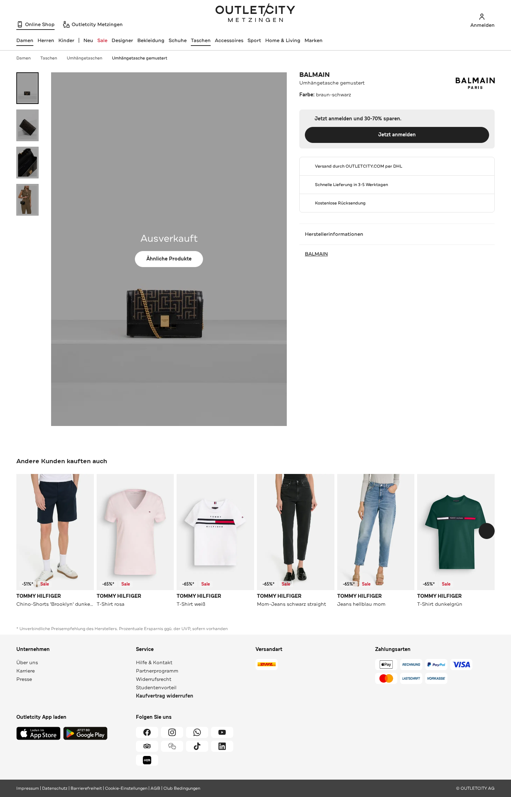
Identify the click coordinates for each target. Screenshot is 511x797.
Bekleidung (150, 40)
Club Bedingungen (181, 788)
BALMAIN (314, 75)
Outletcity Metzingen (255, 13)
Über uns (27, 662)
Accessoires (229, 40)
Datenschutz (54, 788)
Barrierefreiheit (86, 788)
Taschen (201, 40)
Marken (314, 40)
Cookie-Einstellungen (126, 788)
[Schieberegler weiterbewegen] (487, 531)
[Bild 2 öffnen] (27, 125)
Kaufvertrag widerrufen (164, 696)
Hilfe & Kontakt (154, 662)
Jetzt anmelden (397, 134)
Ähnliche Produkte (169, 259)
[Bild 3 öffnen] (27, 162)
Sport (254, 40)
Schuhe (178, 40)
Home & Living (282, 40)
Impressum (27, 788)
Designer (122, 40)
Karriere (25, 671)
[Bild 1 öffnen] (27, 88)
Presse (24, 679)
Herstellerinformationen (334, 234)
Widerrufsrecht (153, 679)
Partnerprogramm (157, 671)
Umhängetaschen (84, 58)
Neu (88, 40)
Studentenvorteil (156, 687)
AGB (155, 788)
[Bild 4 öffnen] (27, 200)
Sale (102, 40)
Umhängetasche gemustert (139, 58)
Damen (23, 58)
